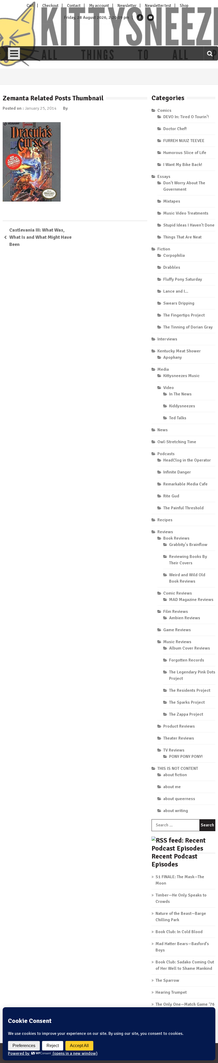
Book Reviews (176, 538)
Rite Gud (171, 496)
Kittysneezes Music (181, 375)
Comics (164, 110)
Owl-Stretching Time (176, 442)
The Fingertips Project (184, 315)
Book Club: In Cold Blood (179, 931)
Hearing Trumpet (171, 992)
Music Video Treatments (185, 213)
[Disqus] (75, 328)
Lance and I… (175, 291)
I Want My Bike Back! (182, 164)
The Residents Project (189, 690)
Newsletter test (158, 5)
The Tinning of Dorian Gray (188, 327)
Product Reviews (179, 726)
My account (99, 5)
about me (172, 786)
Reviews (165, 532)
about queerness (179, 798)
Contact (74, 5)
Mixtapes (171, 201)
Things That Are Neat (182, 237)
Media (163, 369)
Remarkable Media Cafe (185, 484)
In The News (180, 394)
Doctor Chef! (175, 128)
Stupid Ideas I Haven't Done (189, 225)
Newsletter (127, 5)
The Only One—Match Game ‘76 (185, 1004)
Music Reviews (177, 641)
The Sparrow (167, 980)
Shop (184, 5)
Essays (163, 176)
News (162, 430)
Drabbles (171, 267)
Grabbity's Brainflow (188, 544)
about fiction (175, 775)
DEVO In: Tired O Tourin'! (186, 116)
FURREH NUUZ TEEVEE (183, 140)
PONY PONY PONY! (186, 756)
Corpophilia (174, 255)
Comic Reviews (177, 593)
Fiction (163, 249)
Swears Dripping (178, 303)
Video (168, 387)
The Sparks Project (187, 702)
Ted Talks (177, 418)
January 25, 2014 (41, 108)
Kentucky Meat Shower (179, 351)
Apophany (172, 357)
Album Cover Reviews (189, 648)
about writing (175, 810)
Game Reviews (177, 630)
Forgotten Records (186, 660)
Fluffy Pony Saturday (182, 279)
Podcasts (166, 453)
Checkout (50, 5)
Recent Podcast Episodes (175, 860)
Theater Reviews (178, 738)
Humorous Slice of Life (184, 152)
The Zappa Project (186, 714)
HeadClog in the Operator (187, 460)
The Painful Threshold (183, 508)
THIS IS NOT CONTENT (177, 768)
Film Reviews (175, 611)
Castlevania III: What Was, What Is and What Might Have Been (40, 237)
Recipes (165, 520)
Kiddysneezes (182, 406)
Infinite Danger (177, 472)
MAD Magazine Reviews (191, 599)
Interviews (167, 339)
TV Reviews (174, 750)
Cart (30, 5)
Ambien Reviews (184, 618)
